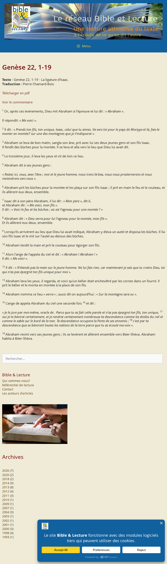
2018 (5, 479)
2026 (5, 470)
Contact (7, 389)
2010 (5, 500)
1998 (5, 533)
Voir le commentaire (17, 102)
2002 (5, 520)
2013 (5, 487)
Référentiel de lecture (18, 385)
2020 (5, 475)
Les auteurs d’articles (17, 393)
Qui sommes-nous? (16, 381)
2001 (5, 525)
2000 (5, 529)
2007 (5, 508)
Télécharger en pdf (16, 93)
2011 (5, 496)
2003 (5, 516)
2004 (5, 512)
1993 (5, 537)
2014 (5, 483)
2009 (5, 504)
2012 (5, 491)
